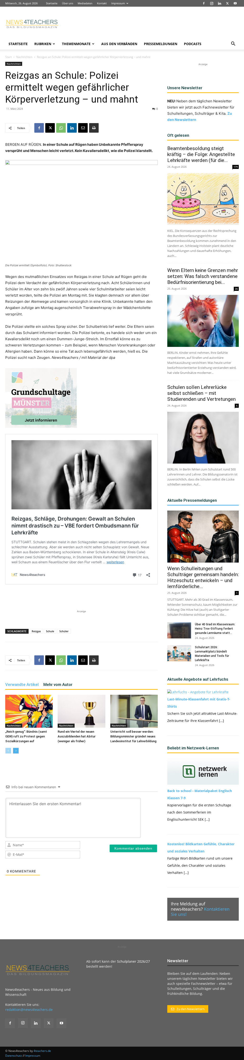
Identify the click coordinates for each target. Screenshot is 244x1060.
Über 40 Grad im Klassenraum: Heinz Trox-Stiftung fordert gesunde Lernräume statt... (215, 629)
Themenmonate (76, 44)
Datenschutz (13, 1056)
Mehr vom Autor (57, 684)
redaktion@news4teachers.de (29, 1009)
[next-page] (16, 751)
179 (236, 166)
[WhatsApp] (61, 128)
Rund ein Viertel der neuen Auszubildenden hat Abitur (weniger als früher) (77, 736)
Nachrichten (24, 57)
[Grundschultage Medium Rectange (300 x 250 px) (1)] (41, 398)
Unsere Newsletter (184, 87)
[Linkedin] (219, 3)
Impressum (118, 3)
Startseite (51, 3)
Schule (50, 631)
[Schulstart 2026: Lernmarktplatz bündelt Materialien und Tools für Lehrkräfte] (179, 653)
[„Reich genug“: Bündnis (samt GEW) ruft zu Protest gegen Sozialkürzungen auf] (29, 711)
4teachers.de (42, 1051)
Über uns (67, 3)
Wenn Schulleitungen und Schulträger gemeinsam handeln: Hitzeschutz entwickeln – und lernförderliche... (203, 577)
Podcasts (192, 44)
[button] (233, 44)
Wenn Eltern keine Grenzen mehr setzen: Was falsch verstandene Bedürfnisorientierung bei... (202, 276)
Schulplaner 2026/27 (133, 961)
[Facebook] (203, 3)
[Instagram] (211, 3)
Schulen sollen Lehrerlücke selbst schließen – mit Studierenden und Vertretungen (202, 393)
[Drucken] (94, 128)
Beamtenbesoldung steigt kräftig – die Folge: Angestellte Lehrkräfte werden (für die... (201, 154)
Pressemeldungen (160, 44)
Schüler (64, 631)
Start (8, 57)
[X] (227, 3)
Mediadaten (85, 3)
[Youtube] (235, 3)
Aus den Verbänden (119, 44)
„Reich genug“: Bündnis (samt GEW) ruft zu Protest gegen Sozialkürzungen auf (26, 736)
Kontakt (102, 3)
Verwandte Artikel (22, 684)
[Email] (83, 128)
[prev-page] (8, 751)
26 (236, 288)
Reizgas (36, 631)
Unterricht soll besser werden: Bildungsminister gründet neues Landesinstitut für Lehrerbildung (133, 736)
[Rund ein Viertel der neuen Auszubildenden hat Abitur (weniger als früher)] (81, 711)
